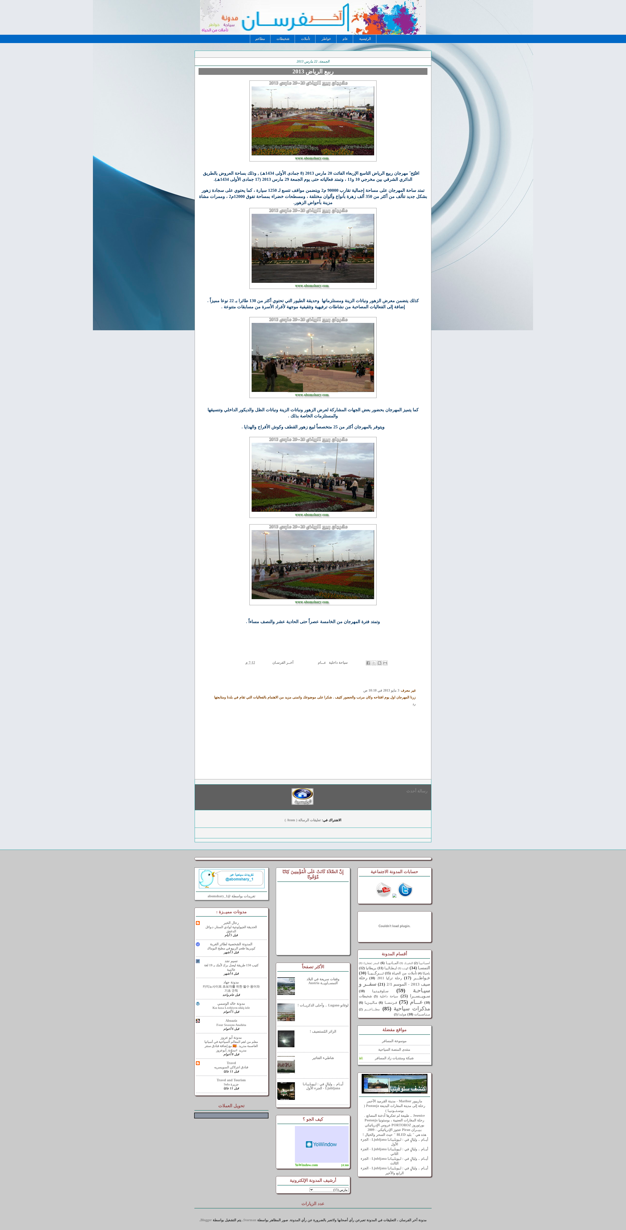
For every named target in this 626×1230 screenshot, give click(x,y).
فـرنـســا (391, 1002)
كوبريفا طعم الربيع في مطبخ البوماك (231, 948)
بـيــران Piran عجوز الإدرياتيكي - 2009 (395, 1130)
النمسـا (424, 968)
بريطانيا (371, 968)
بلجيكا (426, 973)
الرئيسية (365, 39)
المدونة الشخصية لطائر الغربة (231, 944)
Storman (249, 1220)
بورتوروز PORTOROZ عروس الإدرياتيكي (394, 1125)
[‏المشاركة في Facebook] (368, 663)
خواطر (326, 39)
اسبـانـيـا (424, 963)
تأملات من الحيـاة (404, 973)
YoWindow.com (306, 1165)
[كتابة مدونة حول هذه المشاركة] (379, 663)
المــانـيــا (392, 963)
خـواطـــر (422, 978)
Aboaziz (231, 1021)
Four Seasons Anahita (231, 1025)
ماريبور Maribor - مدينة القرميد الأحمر (394, 1101)
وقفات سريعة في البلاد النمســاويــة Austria (323, 981)
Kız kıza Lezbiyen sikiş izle (231, 1008)
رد (414, 704)
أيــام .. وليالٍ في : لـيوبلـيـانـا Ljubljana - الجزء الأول (323, 1086)
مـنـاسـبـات (422, 1014)
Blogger (206, 1220)
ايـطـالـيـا (390, 968)
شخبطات (283, 39)
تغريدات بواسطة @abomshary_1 (231, 896)
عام (345, 39)
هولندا (402, 1014)
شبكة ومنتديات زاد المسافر (394, 1058)
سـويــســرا (420, 996)
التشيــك (408, 963)
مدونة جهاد (231, 982)
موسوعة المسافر (394, 1041)
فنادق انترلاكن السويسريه (231, 1067)
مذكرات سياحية (412, 1008)
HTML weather (322, 1144)
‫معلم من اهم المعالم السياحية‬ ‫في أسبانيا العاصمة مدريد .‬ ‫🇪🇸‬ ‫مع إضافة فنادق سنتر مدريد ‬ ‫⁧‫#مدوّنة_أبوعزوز (231, 1046)
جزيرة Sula (231, 1084)
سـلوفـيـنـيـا (380, 991)
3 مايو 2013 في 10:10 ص (381, 690)
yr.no (345, 1165)
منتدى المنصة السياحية (394, 1049)
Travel (231, 1063)
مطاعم (260, 39)
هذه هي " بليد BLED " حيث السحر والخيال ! (394, 1135)
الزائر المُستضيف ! (323, 1031)
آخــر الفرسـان (282, 662)
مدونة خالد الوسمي (231, 1003)
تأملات (305, 39)
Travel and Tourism (231, 1080)
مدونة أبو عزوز (231, 1037)
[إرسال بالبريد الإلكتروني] (385, 663)
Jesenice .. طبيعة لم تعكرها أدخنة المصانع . (394, 1115)
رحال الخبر (231, 923)
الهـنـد (405, 968)
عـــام (321, 662)
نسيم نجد (231, 961)
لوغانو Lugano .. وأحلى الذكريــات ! (323, 1005)
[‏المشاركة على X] (373, 663)
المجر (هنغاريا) (371, 963)
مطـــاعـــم (372, 1009)
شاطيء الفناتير (323, 1058)
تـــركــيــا (376, 973)
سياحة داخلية (338, 662)
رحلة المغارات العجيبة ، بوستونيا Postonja (394, 1120)
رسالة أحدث (416, 791)
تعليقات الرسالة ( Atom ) (303, 820)
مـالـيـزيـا (371, 1002)
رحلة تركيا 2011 (389, 978)
